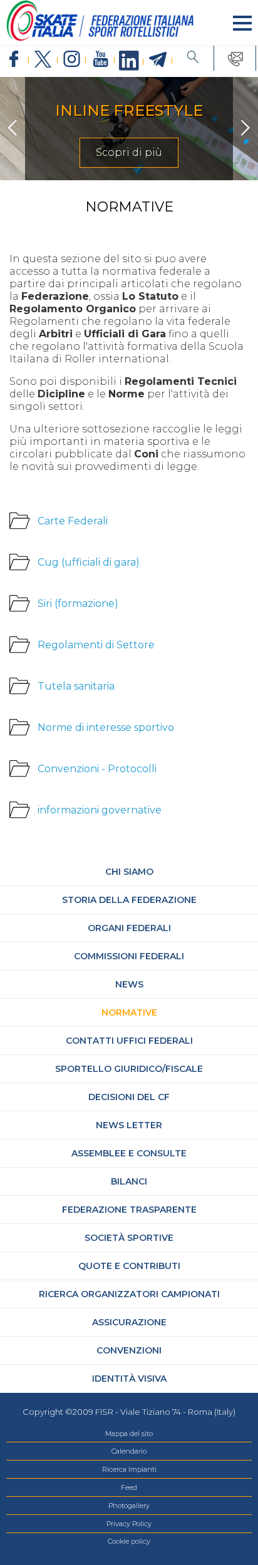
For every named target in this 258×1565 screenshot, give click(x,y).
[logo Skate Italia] (100, 38)
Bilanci (129, 1181)
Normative (129, 1012)
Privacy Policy (129, 1523)
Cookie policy (129, 1541)
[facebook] (14, 60)
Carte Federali (73, 521)
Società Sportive (129, 1237)
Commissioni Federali (129, 956)
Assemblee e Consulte (129, 1153)
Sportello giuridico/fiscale (129, 1068)
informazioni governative (100, 810)
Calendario (129, 1451)
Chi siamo (129, 871)
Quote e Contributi (129, 1266)
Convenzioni (129, 1350)
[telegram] (157, 60)
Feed (129, 1487)
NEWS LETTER (129, 1125)
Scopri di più (129, 152)
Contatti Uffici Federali (129, 1040)
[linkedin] (129, 61)
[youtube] (100, 60)
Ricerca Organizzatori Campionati (129, 1294)
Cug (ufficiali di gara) (89, 562)
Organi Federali (129, 928)
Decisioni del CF (129, 1097)
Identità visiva (129, 1378)
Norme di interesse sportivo (106, 727)
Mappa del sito (129, 1433)
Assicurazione (129, 1322)
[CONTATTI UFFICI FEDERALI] (235, 58)
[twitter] (43, 60)
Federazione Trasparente (129, 1209)
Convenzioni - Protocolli (97, 769)
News (129, 984)
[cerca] (193, 58)
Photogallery (129, 1505)
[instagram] (72, 60)
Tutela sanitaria (76, 686)
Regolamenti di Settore (96, 645)
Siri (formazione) (78, 603)
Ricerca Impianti (129, 1469)
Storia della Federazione (129, 899)
